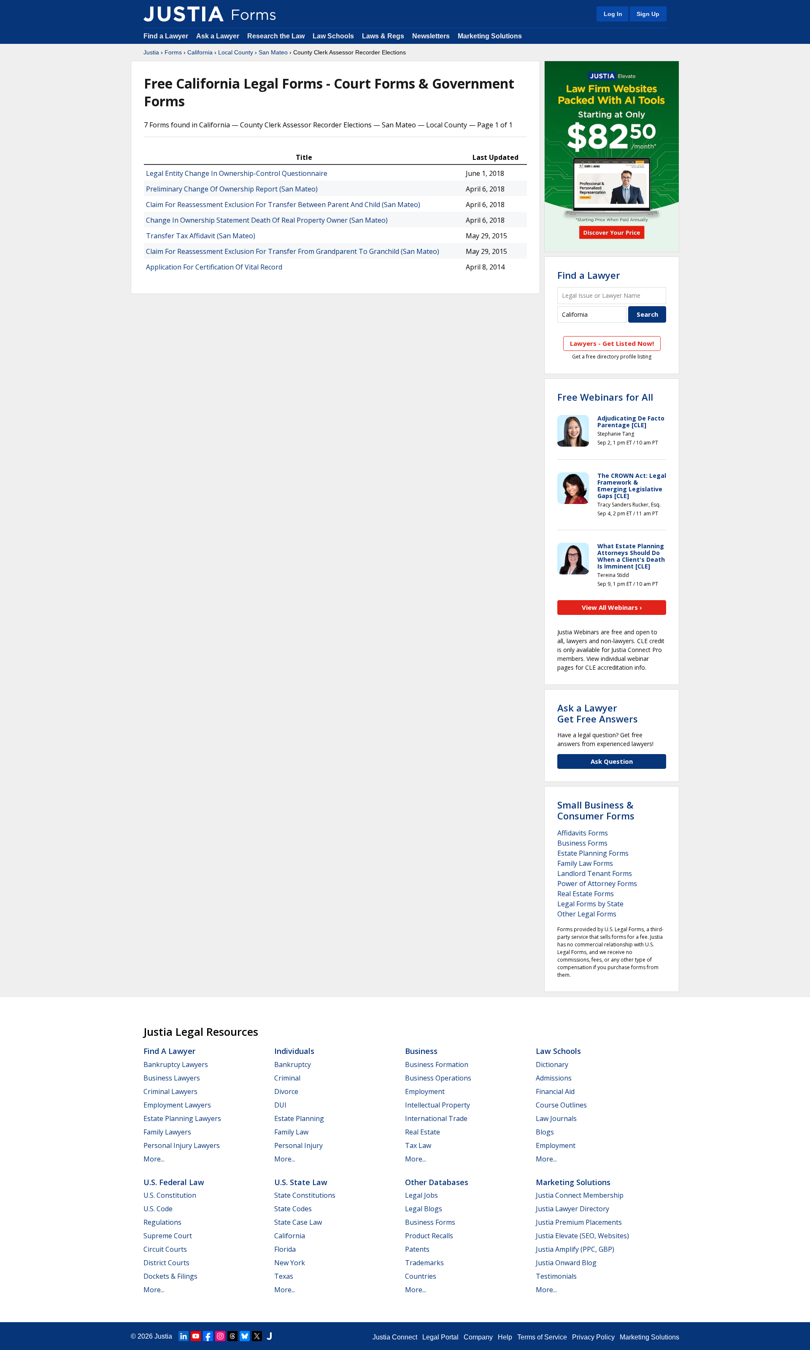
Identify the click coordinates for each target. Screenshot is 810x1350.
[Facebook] (208, 1336)
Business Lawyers (171, 1078)
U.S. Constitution (169, 1195)
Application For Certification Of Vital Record (214, 267)
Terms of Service (542, 1337)
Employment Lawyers (177, 1105)
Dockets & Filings (170, 1276)
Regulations (162, 1222)
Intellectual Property (437, 1105)
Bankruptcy (292, 1064)
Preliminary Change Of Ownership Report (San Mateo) (232, 189)
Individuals (294, 1051)
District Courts (166, 1262)
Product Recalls (429, 1235)
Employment (425, 1091)
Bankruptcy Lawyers (175, 1064)
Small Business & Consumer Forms (595, 810)
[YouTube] (196, 1336)
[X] (257, 1336)
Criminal (287, 1078)
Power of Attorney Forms (597, 883)
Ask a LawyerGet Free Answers (597, 713)
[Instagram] (220, 1336)
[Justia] (183, 14)
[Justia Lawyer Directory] (269, 1336)
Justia (151, 52)
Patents (417, 1249)
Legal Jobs (421, 1195)
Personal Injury (298, 1145)
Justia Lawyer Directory (572, 1208)
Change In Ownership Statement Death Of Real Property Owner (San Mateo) (267, 220)
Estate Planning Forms (593, 853)
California (200, 52)
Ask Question (612, 761)
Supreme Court (167, 1235)
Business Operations (438, 1078)
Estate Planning (299, 1118)
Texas (283, 1276)
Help (505, 1337)
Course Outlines (561, 1105)
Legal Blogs (423, 1208)
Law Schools (333, 36)
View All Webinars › (612, 607)
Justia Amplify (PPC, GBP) (575, 1249)
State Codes (293, 1208)
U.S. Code (158, 1208)
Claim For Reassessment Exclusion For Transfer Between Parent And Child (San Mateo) (283, 204)
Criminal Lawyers (170, 1091)
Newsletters (431, 36)
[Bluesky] (245, 1336)
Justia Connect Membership (580, 1195)
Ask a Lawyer (218, 36)
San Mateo (273, 52)
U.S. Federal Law (173, 1182)
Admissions (554, 1078)
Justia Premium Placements (579, 1222)
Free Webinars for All (605, 396)
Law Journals (556, 1118)
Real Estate (422, 1132)
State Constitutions (304, 1195)
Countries (420, 1276)
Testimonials (556, 1276)
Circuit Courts (165, 1249)
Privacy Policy (593, 1337)
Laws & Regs (383, 36)
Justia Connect (395, 1337)
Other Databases (436, 1182)
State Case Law (298, 1222)
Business (421, 1051)
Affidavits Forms (582, 833)
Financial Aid (555, 1091)
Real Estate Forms (585, 893)
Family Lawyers (167, 1132)
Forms (173, 52)
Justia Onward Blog (566, 1262)
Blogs (545, 1132)
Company (478, 1337)
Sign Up (648, 14)
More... (154, 1159)
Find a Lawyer (165, 36)
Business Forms (582, 843)
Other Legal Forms (586, 914)
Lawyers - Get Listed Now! (612, 343)
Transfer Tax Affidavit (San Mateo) (200, 235)
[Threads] (232, 1336)
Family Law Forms (585, 863)
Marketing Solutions (490, 36)
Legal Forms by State (590, 903)
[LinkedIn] (183, 1336)
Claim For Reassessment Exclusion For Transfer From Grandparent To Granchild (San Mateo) (292, 251)
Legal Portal (440, 1337)
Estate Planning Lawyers (182, 1118)
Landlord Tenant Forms (594, 873)
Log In (613, 14)
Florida (285, 1249)
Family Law (291, 1132)
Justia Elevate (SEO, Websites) (582, 1235)
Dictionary (552, 1064)
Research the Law (276, 36)
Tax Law (418, 1145)
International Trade (436, 1118)
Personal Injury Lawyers (181, 1145)
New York (289, 1262)
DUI (280, 1105)
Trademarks (424, 1262)
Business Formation (436, 1064)
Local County (235, 52)
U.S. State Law (300, 1182)
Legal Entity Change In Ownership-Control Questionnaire (236, 173)
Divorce (286, 1091)
